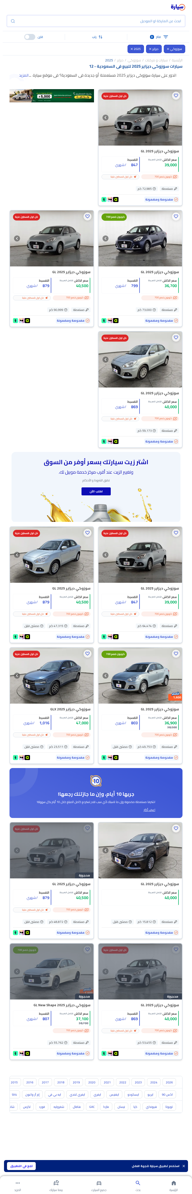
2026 (169, 1082)
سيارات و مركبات (156, 60)
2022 (122, 1082)
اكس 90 (167, 1094)
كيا (135, 1107)
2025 (137, 49)
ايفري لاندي (77, 1094)
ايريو (150, 1094)
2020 (91, 1082)
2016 (29, 1082)
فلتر (156, 37)
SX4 (14, 1094)
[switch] (29, 37)
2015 (14, 1082)
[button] (96, 37)
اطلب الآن (96, 491)
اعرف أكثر (149, 810)
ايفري (97, 1094)
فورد (42, 1107)
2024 (153, 1082)
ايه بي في (54, 1094)
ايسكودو (133, 1094)
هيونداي (151, 1107)
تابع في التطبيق (21, 1166)
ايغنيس (114, 1094)
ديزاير (155, 49)
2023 (138, 1082)
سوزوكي (176, 49)
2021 (107, 1082)
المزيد (24, 75)
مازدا (106, 1107)
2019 (76, 1082)
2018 (60, 1082)
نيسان (121, 1107)
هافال (77, 1107)
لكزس (26, 1107)
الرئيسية (177, 60)
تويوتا (169, 1107)
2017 (45, 1082)
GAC (92, 1107)
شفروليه (59, 1107)
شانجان (9, 1107)
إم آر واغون (32, 1094)
